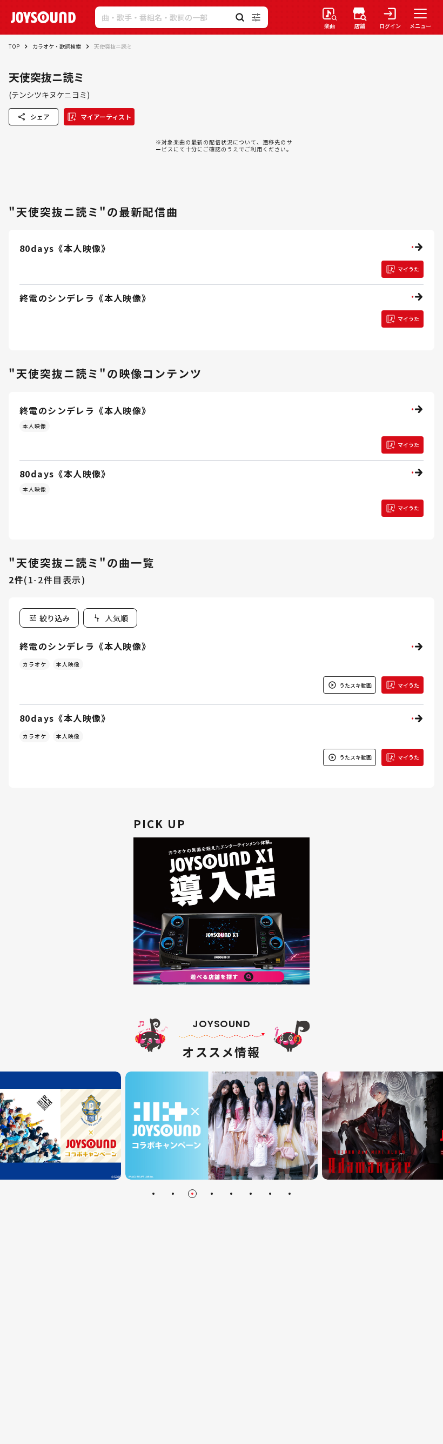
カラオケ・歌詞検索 (56, 46)
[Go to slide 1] (153, 1194)
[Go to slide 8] (289, 1194)
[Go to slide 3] (192, 1194)
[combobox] (110, 618)
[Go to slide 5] (231, 1194)
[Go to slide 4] (212, 1194)
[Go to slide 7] (270, 1194)
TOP (14, 46)
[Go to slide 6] (251, 1194)
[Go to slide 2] (173, 1194)
